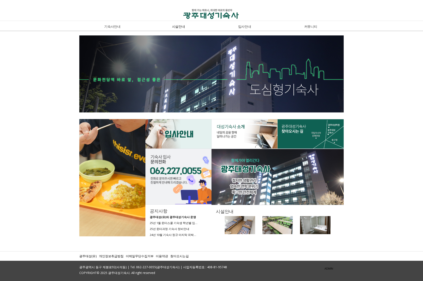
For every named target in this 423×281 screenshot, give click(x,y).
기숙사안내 (112, 26)
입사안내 (244, 26)
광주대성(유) (88, 256)
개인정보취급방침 (111, 256)
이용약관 (162, 256)
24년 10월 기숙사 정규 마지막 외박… (173, 235)
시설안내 (178, 26)
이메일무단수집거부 (140, 256)
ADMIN (329, 268)
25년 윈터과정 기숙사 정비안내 (169, 229)
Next (348, 74)
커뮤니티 (310, 26)
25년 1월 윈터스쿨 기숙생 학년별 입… (173, 223)
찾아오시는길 (179, 256)
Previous (74, 74)
